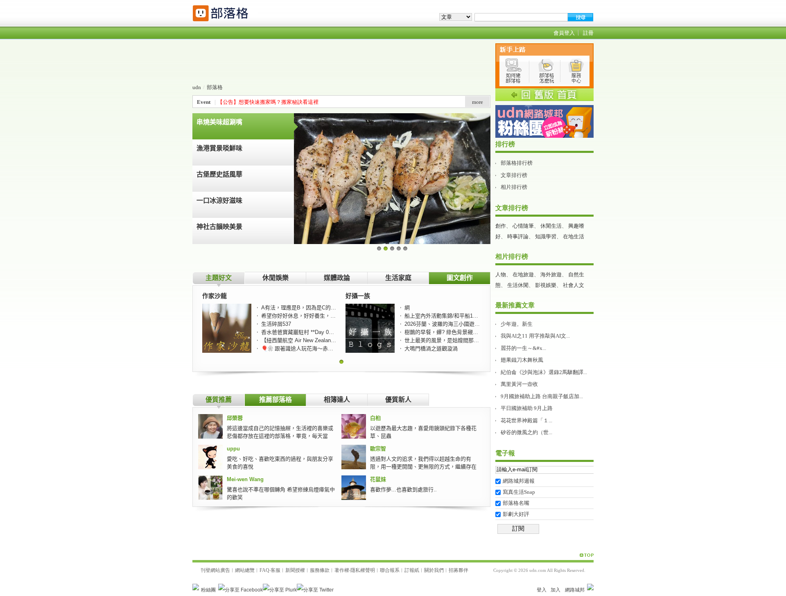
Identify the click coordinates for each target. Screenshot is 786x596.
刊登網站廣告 (215, 570)
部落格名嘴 (516, 503)
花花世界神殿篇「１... (526, 420)
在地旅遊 (523, 274)
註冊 (588, 33)
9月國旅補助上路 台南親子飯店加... (542, 396)
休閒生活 (551, 226)
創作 (500, 226)
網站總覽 (245, 570)
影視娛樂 (545, 285)
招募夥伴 (458, 570)
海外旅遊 (551, 274)
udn (196, 87)
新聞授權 (295, 570)
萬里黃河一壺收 (519, 384)
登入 (542, 590)
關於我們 (434, 570)
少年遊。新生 (517, 324)
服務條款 (320, 570)
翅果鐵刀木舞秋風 (522, 360)
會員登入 (564, 33)
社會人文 (573, 285)
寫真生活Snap (519, 492)
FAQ (264, 570)
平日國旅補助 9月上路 (527, 408)
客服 (275, 570)
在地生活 (573, 236)
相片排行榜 (514, 187)
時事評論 (518, 236)
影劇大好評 (516, 514)
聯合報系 (390, 570)
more (477, 102)
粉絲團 (208, 590)
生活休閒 (518, 285)
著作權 (341, 570)
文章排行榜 (514, 175)
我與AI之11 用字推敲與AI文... (535, 336)
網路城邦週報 (519, 481)
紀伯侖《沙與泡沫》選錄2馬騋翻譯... (544, 372)
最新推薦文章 (515, 305)
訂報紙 (411, 570)
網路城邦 (575, 590)
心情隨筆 (523, 226)
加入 (555, 590)
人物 (500, 274)
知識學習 (545, 236)
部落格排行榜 (517, 163)
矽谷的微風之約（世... (526, 432)
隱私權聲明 (362, 570)
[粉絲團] (195, 587)
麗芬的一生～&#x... (523, 348)
